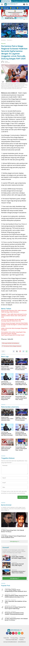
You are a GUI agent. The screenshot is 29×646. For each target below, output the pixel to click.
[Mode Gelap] (24, 4)
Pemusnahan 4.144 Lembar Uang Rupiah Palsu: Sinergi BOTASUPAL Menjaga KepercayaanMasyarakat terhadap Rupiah (13, 333)
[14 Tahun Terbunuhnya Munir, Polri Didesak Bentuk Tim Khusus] (14, 519)
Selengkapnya (14, 541)
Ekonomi (3, 43)
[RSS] (22, 633)
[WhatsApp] (19, 633)
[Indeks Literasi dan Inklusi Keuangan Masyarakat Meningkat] (7, 391)
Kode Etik (6, 638)
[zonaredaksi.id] (11, 4)
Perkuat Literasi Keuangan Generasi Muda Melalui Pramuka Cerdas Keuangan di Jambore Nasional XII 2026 (14, 324)
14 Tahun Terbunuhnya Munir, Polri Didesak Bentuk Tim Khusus (12, 530)
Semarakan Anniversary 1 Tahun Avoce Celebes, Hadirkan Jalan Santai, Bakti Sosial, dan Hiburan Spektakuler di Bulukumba (19, 572)
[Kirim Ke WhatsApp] (26, 351)
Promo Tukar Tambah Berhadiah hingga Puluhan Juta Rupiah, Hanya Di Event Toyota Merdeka (19, 557)
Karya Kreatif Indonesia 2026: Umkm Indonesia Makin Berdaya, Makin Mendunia (14, 311)
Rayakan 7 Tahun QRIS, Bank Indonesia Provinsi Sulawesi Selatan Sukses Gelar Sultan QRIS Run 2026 (14, 315)
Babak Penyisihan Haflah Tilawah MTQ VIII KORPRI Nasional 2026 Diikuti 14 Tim (16, 596)
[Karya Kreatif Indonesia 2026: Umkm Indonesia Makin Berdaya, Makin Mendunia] (7, 361)
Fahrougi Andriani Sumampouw (10, 343)
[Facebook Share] (13, 351)
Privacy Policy (14, 638)
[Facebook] (7, 633)
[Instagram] (16, 633)
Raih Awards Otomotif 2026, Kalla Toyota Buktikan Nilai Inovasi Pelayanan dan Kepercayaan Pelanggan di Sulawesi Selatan (19, 564)
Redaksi (6, 61)
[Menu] (2, 4)
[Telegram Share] (23, 351)
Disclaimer (22, 638)
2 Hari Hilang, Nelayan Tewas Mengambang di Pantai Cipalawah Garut (13, 536)
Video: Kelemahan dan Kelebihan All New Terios (16, 602)
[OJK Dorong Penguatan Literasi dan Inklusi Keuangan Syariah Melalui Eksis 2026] (7, 376)
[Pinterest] (13, 633)
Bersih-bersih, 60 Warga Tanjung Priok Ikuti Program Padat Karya (15, 607)
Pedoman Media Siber (12, 639)
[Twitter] (10, 633)
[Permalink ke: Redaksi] (2, 62)
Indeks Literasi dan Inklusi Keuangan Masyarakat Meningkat (14, 329)
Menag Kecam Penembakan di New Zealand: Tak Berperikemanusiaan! (14, 613)
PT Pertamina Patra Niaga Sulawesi (11, 346)
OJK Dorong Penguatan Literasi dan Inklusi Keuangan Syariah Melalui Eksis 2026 (12, 320)
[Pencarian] (27, 4)
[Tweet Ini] (17, 351)
